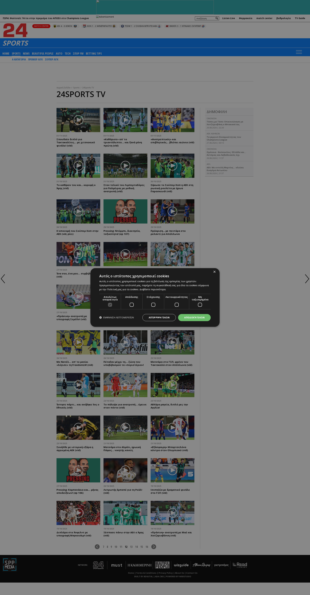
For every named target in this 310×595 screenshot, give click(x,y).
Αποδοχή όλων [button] (194, 317)
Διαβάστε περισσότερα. (153, 289)
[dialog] (155, 297)
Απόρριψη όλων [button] (159, 317)
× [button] (214, 272)
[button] (116, 317)
